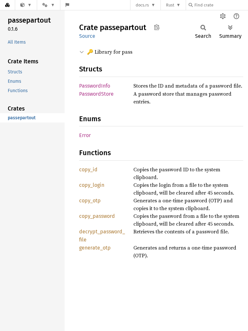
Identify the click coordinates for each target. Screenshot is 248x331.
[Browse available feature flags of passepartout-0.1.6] (67, 5)
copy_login (91, 185)
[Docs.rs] (7, 5)
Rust (170, 5)
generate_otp (95, 248)
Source (87, 36)
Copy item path (156, 27)
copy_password (97, 216)
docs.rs (142, 5)
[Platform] (48, 5)
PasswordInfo (94, 86)
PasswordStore (96, 94)
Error (85, 135)
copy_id (88, 169)
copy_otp (90, 201)
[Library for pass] (26, 5)
